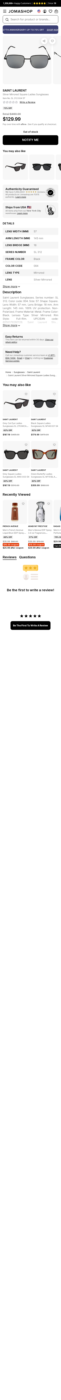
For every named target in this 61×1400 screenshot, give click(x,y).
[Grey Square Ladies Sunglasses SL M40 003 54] (26, 444)
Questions (27, 557)
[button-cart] (56, 11)
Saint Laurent (33, 372)
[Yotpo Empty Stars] (10, 102)
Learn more (20, 197)
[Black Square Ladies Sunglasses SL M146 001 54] (54, 394)
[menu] (5, 11)
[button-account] (45, 11)
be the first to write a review (30, 625)
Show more (10, 325)
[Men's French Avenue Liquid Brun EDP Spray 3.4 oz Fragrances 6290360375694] (23, 503)
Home (8, 372)
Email (19, 358)
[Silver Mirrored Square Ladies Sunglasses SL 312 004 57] (52, 41)
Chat (27, 358)
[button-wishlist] (50, 11)
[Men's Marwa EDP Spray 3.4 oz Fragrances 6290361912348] (48, 503)
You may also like (14, 151)
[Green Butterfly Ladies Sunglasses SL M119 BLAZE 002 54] (54, 444)
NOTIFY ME (30, 140)
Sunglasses (19, 372)
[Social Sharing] (44, 41)
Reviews (10, 557)
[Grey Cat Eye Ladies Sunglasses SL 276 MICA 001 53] (26, 394)
